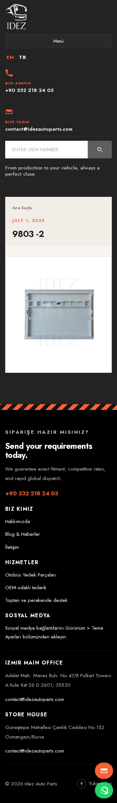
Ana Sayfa (22, 208)
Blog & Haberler (22, 534)
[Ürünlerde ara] (100, 149)
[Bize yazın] (104, 771)
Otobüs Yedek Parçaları (30, 574)
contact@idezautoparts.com (34, 699)
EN (10, 57)
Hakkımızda (17, 521)
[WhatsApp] (104, 790)
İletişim (12, 547)
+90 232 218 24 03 (31, 493)
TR (22, 57)
